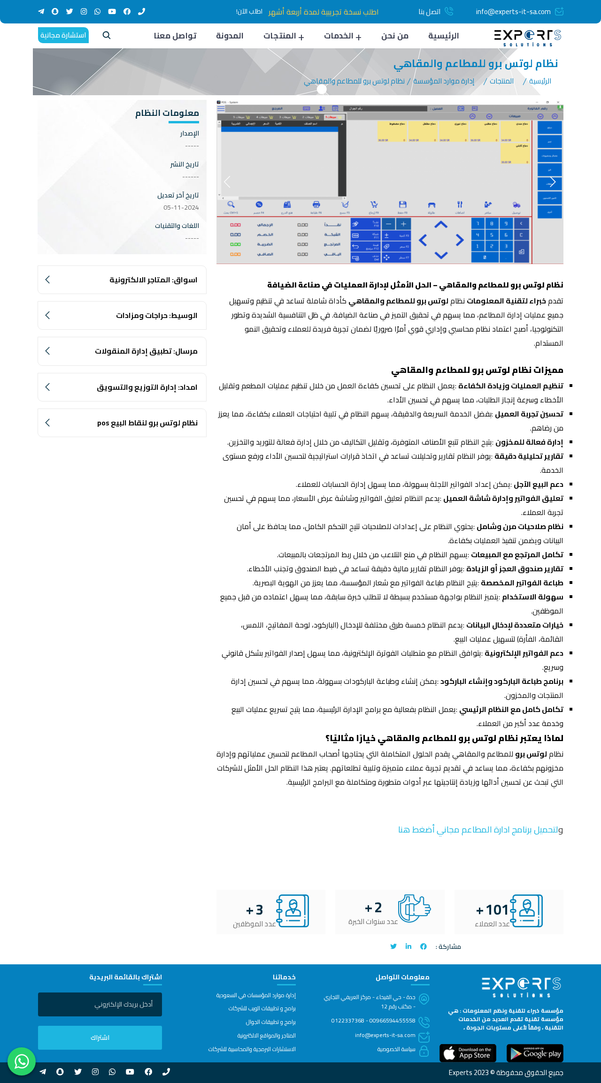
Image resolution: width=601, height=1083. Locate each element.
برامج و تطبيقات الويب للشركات (262, 1008)
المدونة (230, 35)
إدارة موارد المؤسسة (443, 81)
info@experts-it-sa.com (513, 11)
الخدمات (339, 35)
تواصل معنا (175, 35)
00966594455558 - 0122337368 (373, 1020)
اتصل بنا (429, 11)
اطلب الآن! (249, 11)
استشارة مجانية (63, 35)
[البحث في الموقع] (106, 36)
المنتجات (279, 35)
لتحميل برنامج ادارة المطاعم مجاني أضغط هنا (477, 829)
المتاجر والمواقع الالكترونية (267, 1035)
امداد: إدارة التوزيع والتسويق (147, 387)
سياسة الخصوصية (397, 1049)
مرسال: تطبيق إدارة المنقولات (146, 351)
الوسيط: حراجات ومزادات (157, 315)
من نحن (394, 35)
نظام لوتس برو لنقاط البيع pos (147, 423)
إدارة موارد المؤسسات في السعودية (256, 995)
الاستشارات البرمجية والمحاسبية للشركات (252, 1049)
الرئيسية (443, 35)
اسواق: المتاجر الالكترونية (153, 280)
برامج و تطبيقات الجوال (271, 1022)
